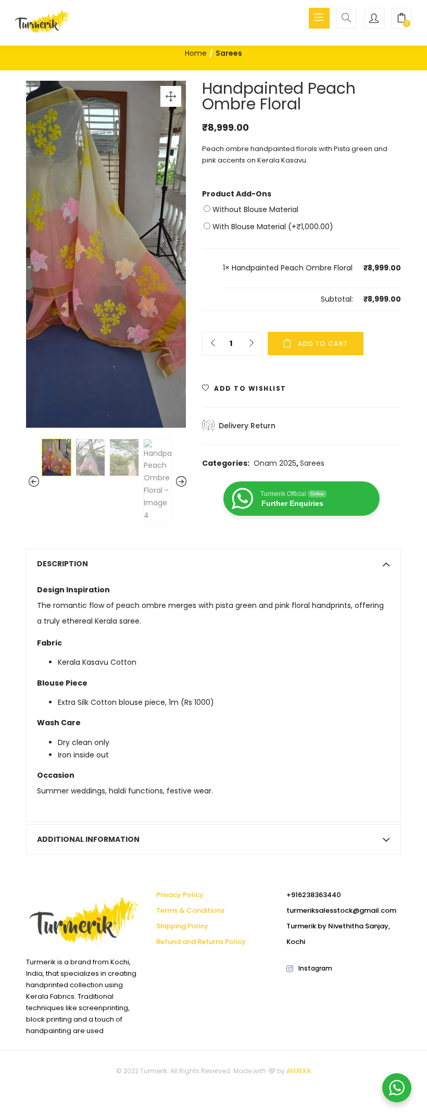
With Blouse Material (271, 226)
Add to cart (323, 344)
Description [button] (62, 563)
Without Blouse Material (254, 209)
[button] (401, 19)
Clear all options (252, 299)
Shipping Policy (182, 926)
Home (196, 53)
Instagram (315, 968)
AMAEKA (298, 1070)
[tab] (213, 564)
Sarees (229, 53)
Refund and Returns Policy (201, 942)
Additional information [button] (88, 839)
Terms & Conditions (190, 910)
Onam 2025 (275, 463)
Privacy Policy (180, 895)
